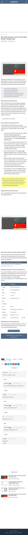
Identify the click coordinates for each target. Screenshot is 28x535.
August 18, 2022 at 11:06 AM (17, 383)
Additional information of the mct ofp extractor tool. (13, 95)
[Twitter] (8, 364)
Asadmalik (4, 438)
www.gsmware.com (14, 317)
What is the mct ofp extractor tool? (10, 88)
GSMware (14, 2)
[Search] (26, 2)
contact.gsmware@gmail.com (8, 278)
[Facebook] (6, 364)
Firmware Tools (13, 312)
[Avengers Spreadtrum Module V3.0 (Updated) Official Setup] (4, 483)
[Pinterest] (13, 364)
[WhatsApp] (11, 364)
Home (2, 34)
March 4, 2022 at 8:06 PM (12, 372)
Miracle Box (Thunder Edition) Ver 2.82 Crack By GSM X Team (17, 488)
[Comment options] (24, 372)
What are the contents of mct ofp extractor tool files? (14, 93)
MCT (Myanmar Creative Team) (16, 309)
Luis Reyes (4, 394)
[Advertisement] (14, 18)
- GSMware (15, 530)
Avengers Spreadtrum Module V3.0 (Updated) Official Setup (16, 482)
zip (3, 416)
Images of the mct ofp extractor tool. (11, 91)
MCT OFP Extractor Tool (15, 287)
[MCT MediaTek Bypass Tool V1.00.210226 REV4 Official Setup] (4, 496)
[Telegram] (18, 364)
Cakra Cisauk (5, 372)
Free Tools (15, 359)
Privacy (15, 532)
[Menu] (2, 1)
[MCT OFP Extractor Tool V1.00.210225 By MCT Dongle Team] (4, 477)
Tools (6, 34)
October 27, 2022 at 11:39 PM (17, 405)
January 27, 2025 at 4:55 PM (17, 427)
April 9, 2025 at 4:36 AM (11, 438)
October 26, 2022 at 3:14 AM (12, 394)
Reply (6, 390)
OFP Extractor (4, 360)
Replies (5, 379)
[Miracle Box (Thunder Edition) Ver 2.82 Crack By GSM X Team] (4, 489)
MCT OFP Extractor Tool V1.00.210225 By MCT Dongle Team (17, 476)
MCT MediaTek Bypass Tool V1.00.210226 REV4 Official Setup (17, 495)
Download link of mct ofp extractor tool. (11, 96)
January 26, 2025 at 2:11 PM (9, 416)
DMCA (6, 532)
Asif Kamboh (6, 383)
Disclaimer (11, 532)
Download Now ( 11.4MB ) (14, 330)
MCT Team (20, 359)
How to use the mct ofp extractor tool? (11, 90)
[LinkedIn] (16, 364)
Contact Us (20, 532)
